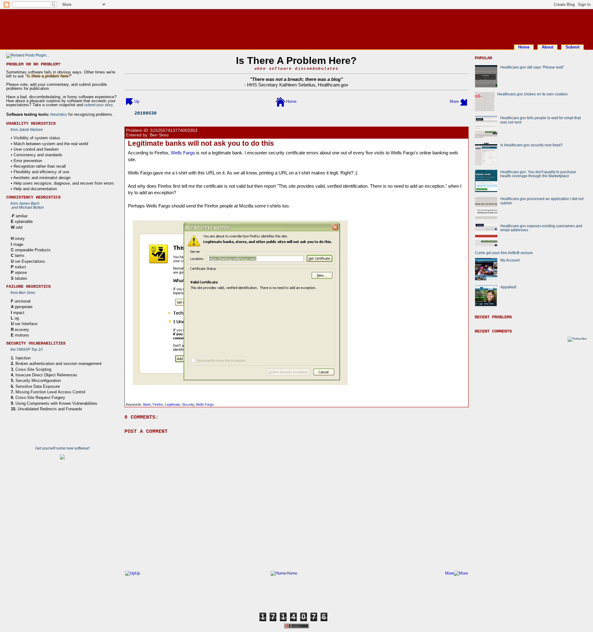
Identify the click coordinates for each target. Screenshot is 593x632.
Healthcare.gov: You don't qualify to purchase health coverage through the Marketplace (538, 174)
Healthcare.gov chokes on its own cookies (532, 94)
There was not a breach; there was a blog (296, 79)
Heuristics (58, 114)
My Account (509, 260)
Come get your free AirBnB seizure (504, 253)
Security (188, 404)
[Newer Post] (129, 101)
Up (136, 101)
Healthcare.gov (333, 84)
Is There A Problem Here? (296, 60)
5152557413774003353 (173, 130)
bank (147, 404)
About (547, 47)
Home (523, 47)
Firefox (158, 404)
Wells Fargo (183, 152)
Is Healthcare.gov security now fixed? (531, 145)
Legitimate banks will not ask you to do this (201, 143)
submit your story (98, 105)
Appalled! (508, 287)
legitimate (172, 404)
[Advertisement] (296, 26)
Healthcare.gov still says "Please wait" (532, 67)
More (454, 101)
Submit (572, 47)
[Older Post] (464, 101)
